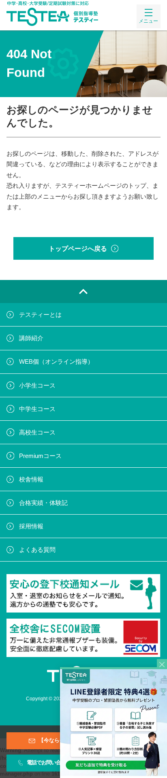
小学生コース (37, 385)
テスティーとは (40, 314)
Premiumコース (40, 455)
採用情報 (31, 526)
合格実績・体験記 (43, 502)
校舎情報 (31, 479)
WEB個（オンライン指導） (56, 361)
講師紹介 (31, 338)
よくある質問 (37, 549)
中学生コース (37, 408)
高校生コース (37, 432)
